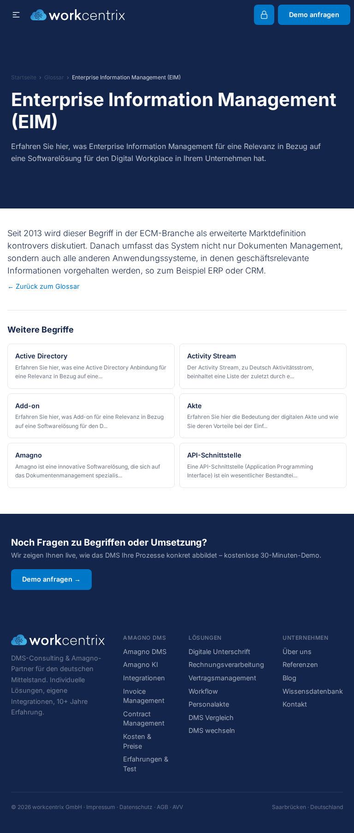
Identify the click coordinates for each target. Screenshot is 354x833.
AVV (177, 806)
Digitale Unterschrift (219, 651)
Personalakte (209, 704)
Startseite (23, 77)
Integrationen (144, 678)
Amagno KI (140, 664)
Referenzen (300, 664)
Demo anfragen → (51, 579)
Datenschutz (136, 806)
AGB (162, 806)
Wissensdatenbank (313, 691)
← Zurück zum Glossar (43, 286)
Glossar (54, 77)
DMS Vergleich (211, 717)
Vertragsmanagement (222, 678)
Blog (289, 678)
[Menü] (16, 15)
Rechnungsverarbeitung (226, 664)
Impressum (100, 806)
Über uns (297, 651)
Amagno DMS (144, 651)
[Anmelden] (264, 15)
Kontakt (295, 704)
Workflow (203, 691)
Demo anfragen (314, 14)
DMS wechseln (212, 730)
